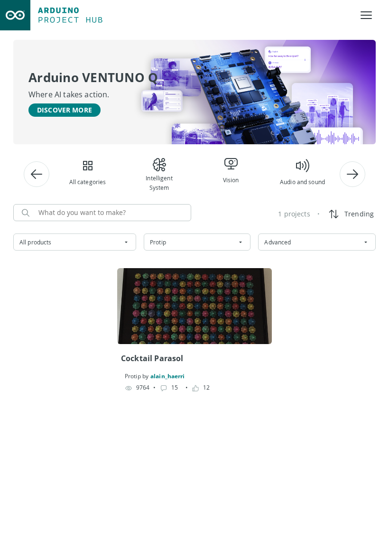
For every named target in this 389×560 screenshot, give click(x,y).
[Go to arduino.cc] (15, 15)
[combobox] (74, 242)
